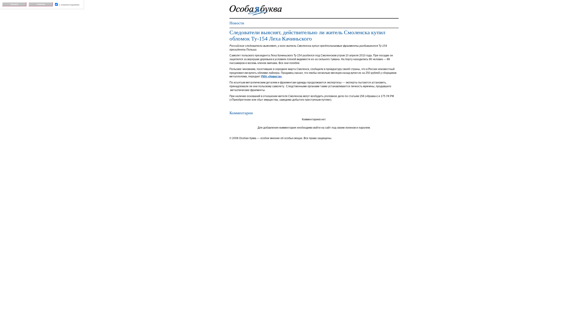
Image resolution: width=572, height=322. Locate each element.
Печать (14, 4)
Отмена (41, 4)
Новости (236, 23)
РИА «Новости (270, 76)
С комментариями (69, 4)
